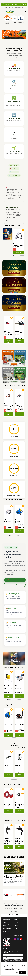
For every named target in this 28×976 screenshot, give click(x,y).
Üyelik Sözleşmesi (7, 928)
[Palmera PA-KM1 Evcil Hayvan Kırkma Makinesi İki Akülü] (18, 235)
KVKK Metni (5, 922)
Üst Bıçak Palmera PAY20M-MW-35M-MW (8, 841)
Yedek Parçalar (9, 820)
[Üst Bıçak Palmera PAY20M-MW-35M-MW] (8, 830)
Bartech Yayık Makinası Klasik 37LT (18, 767)
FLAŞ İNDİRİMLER (10, 225)
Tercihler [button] (16, 972)
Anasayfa (16, 922)
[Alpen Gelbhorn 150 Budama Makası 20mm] (19, 794)
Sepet (15, 928)
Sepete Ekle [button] (19, 252)
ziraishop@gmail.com (18, 7)
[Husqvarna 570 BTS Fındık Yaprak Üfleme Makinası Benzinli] (19, 715)
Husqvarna (7, 404)
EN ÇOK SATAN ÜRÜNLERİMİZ (14, 500)
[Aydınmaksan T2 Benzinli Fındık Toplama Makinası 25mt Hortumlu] (19, 511)
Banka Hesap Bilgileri (14, 914)
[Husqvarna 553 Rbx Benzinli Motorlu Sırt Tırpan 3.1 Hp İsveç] (8, 395)
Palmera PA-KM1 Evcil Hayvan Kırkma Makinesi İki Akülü (18, 246)
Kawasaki (18, 404)
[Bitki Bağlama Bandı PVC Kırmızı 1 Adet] (8, 794)
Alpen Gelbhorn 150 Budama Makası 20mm (19, 805)
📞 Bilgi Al (14, 584)
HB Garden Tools (7, 686)
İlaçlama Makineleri (10, 667)
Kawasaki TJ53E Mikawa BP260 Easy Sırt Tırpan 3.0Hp (19, 406)
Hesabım (16, 927)
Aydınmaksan (19, 520)
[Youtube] (21, 939)
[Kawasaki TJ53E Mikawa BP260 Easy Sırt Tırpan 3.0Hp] (19, 395)
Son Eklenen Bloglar (14, 857)
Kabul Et (22, 972)
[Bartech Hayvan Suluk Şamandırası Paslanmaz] (8, 757)
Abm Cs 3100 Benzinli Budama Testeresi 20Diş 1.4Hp (8, 333)
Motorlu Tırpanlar (10, 385)
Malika (17, 331)
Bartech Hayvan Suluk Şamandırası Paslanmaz (8, 767)
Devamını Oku (7, 884)
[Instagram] (15, 939)
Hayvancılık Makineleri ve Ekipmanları (14, 744)
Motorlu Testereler (9, 313)
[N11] (8, 895)
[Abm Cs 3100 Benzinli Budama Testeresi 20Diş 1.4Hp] (8, 323)
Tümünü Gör (20, 225)
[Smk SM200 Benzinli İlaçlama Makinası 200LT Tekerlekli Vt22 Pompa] (19, 677)
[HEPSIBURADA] (19, 895)
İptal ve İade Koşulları (7, 929)
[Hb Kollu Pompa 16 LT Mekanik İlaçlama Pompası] (8, 677)
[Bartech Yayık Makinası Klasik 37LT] (19, 757)
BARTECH (6, 765)
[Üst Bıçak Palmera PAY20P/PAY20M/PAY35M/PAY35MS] (19, 830)
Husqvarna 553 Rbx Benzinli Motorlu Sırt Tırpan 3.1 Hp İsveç (8, 406)
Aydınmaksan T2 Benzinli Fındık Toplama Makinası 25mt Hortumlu (19, 522)
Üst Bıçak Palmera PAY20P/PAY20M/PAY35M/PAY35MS (19, 841)
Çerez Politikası (6, 931)
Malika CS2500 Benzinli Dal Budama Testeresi (19, 333)
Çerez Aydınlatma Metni (7, 969)
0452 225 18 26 (8, 7)
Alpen (16, 803)
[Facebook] (18, 939)
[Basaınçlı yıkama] (14, 34)
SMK (16, 685)
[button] (3, 11)
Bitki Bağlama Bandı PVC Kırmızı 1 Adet (8, 805)
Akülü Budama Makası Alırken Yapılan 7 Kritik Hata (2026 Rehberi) (14, 876)
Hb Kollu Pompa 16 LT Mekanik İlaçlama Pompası (8, 689)
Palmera (15, 244)
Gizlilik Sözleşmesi (7, 924)
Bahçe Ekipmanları (9, 784)
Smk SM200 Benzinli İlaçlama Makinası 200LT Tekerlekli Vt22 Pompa (19, 688)
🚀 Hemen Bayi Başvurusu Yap (15, 579)
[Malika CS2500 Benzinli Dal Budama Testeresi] (19, 323)
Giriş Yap (16, 925)
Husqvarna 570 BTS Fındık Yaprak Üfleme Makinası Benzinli (19, 725)
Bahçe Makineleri (10, 705)
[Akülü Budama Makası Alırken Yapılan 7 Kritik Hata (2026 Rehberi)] (14, 868)
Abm (5, 331)
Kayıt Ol (15, 924)
